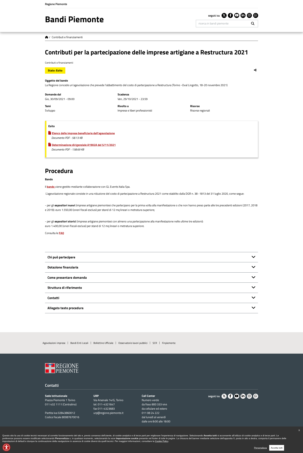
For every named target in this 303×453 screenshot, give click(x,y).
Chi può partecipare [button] (61, 257)
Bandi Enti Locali (79, 343)
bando (51, 187)
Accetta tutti (276, 448)
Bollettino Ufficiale (103, 343)
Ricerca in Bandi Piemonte (214, 23)
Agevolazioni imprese (54, 343)
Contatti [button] (53, 297)
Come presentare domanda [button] (67, 277)
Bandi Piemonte (74, 19)
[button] (6, 447)
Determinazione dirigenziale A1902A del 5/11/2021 (84, 145)
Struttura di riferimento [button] (65, 287)
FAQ (61, 233)
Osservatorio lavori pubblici (133, 343)
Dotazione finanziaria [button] (63, 267)
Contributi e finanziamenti (67, 37)
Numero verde (150, 400)
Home (46, 37)
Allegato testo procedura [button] (65, 307)
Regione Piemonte (56, 4)
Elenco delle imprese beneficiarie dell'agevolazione (83, 133)
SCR (155, 343)
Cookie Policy (161, 441)
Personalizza (260, 448)
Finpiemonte (168, 343)
